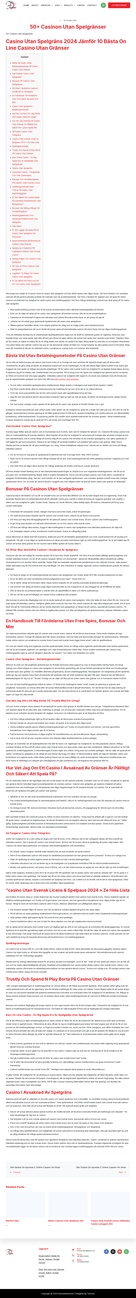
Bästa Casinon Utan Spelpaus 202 (66, 1220)
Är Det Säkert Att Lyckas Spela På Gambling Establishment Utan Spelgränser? (26, 200)
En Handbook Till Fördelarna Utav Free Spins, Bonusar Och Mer (25, 98)
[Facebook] (106, 1251)
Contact (92, 5)
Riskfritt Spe (12, 1220)
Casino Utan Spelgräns (22, 168)
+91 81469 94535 (83, 1262)
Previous (16, 1172)
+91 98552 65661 (83, 1256)
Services (45, 5)
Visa (57, 5)
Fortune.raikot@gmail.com (86, 1251)
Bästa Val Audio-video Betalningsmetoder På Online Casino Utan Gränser (25, 66)
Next (121, 1172)
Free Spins (16, 226)
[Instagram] (113, 1251)
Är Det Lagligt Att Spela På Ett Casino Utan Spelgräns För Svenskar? (25, 233)
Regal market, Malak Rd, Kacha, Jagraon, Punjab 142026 (49, 1259)
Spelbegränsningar (20, 146)
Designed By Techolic (85, 1293)
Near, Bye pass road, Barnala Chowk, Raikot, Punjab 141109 (51, 1272)
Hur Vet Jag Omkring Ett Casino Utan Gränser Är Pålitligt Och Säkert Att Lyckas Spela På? (26, 124)
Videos (81, 5)
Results (68, 5)
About (35, 5)
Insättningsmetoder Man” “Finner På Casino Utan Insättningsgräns (23, 190)
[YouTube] (119, 1251)
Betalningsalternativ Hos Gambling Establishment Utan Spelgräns (25, 218)
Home (26, 5)
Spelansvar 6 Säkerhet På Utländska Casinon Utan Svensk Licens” (26, 251)
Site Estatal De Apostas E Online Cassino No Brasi (35, 1167)
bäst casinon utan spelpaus (67, 379)
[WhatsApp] (103, 5)
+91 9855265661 (119, 5)
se (60, 20)
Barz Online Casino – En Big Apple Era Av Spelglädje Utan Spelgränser (25, 160)
